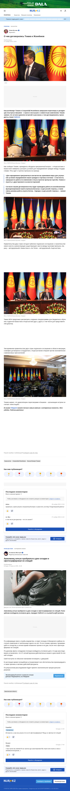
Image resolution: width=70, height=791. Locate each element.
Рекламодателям (60, 781)
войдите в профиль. (55, 498)
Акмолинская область (11, 691)
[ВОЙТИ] (65, 11)
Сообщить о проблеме (44, 781)
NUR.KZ (17, 117)
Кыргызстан (8, 461)
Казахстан (17, 15)
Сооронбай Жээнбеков (19, 461)
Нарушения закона (20, 548)
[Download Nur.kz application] (35, 4)
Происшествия (8, 548)
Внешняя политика (26, 15)
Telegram (14, 408)
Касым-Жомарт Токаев (33, 461)
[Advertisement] (35, 96)
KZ (61, 10)
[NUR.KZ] (35, 11)
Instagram (59, 538)
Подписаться (59, 675)
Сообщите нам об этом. (30, 453)
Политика (7, 15)
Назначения (37, 15)
